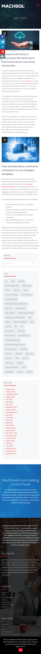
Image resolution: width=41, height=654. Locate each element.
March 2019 (10, 425)
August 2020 (10, 397)
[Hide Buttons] (1, 60)
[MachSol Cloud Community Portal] (13, 6)
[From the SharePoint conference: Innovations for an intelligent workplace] (20, 149)
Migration (24, 349)
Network (8, 354)
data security (9, 313)
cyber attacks (20, 308)
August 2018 (10, 441)
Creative (4, 600)
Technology (9, 372)
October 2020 (10, 392)
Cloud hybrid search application (16, 304)
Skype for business (12, 367)
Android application (12, 286)
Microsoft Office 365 (12, 340)
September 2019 (11, 412)
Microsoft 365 (10, 335)
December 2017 (11, 451)
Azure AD (16, 290)
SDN (17, 358)
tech (24, 367)
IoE (16, 326)
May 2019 (9, 420)
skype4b (20, 363)
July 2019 (9, 415)
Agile (13, 281)
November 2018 (11, 436)
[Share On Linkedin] (2, 46)
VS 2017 (20, 372)
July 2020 (9, 399)
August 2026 (10, 389)
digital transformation (25, 313)
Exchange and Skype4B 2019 (15, 317)
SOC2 (3, 629)
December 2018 (11, 433)
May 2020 (9, 405)
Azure (7, 290)
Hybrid (7, 322)
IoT (22, 326)
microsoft (21, 331)
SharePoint (9, 363)
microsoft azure (24, 335)
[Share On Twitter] (2, 41)
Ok (21, 650)
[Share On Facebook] (2, 37)
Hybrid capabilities (20, 322)
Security (25, 358)
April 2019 (9, 423)
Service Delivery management (11, 634)
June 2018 (9, 446)
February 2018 (11, 448)
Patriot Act (5, 625)
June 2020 (9, 402)
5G (6, 281)
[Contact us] (2, 56)
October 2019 (10, 410)
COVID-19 (8, 308)
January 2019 (10, 430)
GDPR (3, 627)
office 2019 (29, 354)
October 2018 (10, 438)
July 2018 (9, 443)
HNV (30, 317)
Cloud (25, 290)
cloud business (27, 295)
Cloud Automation (11, 295)
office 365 (18, 354)
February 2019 (11, 428)
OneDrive (8, 358)
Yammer (29, 372)
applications (27, 286)
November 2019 (11, 407)
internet (8, 326)
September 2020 (11, 394)
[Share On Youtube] (2, 51)
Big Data (4, 593)
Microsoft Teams (11, 349)
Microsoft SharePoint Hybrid (14, 345)
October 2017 (10, 454)
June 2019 (9, 417)
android (21, 281)
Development (6, 602)
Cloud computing (7, 632)
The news (28, 81)
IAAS (32, 322)
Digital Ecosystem (7, 605)
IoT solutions (9, 331)
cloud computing (11, 299)
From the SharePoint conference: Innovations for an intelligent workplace (20, 170)
